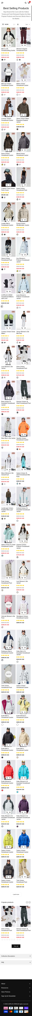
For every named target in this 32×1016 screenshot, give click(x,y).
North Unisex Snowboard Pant (21, 189)
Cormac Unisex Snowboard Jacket (7, 119)
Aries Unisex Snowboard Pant (21, 367)
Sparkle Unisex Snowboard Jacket (22, 439)
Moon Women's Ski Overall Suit (7, 474)
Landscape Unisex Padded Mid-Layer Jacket (7, 509)
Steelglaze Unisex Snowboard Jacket (22, 617)
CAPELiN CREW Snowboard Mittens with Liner (7, 296)
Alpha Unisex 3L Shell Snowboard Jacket (8, 545)
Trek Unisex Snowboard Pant (6, 686)
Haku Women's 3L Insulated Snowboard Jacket (23, 783)
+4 (7, 59)
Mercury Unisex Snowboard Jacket (7, 84)
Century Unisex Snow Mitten (8, 332)
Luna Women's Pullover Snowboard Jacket (22, 296)
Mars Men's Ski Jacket (8, 438)
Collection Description (8, 956)
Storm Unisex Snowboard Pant (6, 259)
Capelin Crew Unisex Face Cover (8, 189)
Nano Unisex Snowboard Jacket (7, 154)
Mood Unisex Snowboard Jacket (22, 154)
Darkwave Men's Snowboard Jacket (7, 652)
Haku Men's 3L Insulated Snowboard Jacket (23, 652)
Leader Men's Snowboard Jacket (7, 224)
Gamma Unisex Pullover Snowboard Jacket (22, 546)
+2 (22, 94)
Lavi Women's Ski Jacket (22, 582)
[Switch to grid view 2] (18, 24)
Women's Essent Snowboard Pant (21, 49)
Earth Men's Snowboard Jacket (7, 716)
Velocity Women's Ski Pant (8, 617)
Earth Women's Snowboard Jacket (22, 716)
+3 (22, 271)
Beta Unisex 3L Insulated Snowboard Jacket (8, 403)
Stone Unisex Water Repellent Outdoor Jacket (22, 120)
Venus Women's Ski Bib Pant (22, 332)
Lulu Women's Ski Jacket (7, 367)
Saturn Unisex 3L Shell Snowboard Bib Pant (23, 474)
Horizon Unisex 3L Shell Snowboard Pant (23, 402)
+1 (22, 59)
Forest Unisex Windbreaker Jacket (22, 224)
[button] (5, 53)
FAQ (2, 962)
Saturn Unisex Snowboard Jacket (22, 686)
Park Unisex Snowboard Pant (6, 582)
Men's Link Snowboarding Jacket (8, 49)
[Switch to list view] (14, 24)
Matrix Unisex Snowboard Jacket (22, 84)
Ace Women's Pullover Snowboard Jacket (22, 260)
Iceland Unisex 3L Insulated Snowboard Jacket (23, 509)
